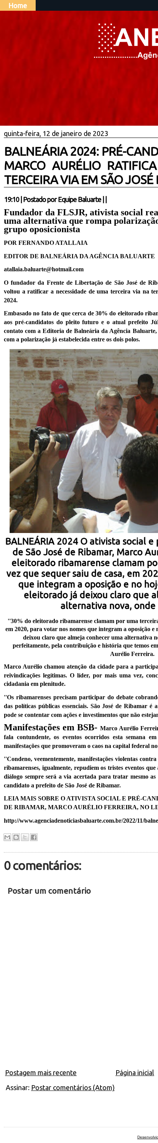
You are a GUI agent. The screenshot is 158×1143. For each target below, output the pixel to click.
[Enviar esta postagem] (109, 199)
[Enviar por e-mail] (7, 837)
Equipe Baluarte (79, 199)
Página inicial (134, 1072)
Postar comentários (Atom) (73, 1087)
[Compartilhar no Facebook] (34, 837)
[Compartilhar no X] (25, 837)
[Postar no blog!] (16, 837)
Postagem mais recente (41, 1072)
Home (17, 5)
